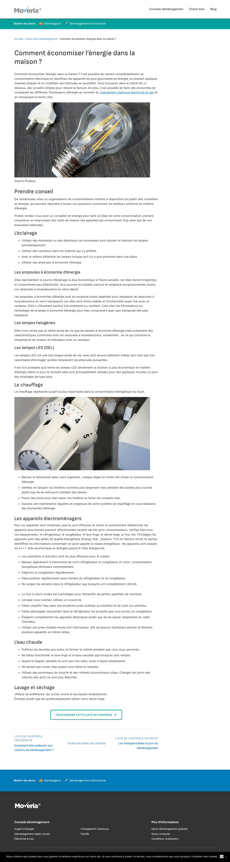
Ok (221, 856)
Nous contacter (160, 833)
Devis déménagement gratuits (169, 828)
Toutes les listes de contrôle (86, 743)
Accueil (18, 38)
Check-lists (197, 9)
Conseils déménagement (166, 9)
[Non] (225, 857)
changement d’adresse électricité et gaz (127, 92)
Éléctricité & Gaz (24, 838)
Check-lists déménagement (41, 38)
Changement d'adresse (95, 828)
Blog (213, 9)
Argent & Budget (24, 828)
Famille (85, 833)
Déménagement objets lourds (32, 833)
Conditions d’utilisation (164, 838)
